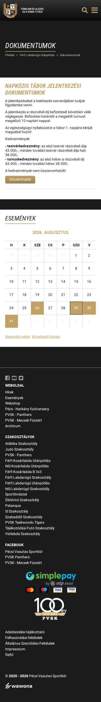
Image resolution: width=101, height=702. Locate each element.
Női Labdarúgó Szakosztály (27, 489)
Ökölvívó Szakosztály (22, 500)
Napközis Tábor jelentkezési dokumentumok (43, 89)
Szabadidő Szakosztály (23, 517)
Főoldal (10, 55)
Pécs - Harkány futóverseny (27, 409)
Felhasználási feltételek (23, 638)
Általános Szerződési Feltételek (30, 643)
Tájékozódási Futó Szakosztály (30, 528)
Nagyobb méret (17, 336)
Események (14, 398)
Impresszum (15, 649)
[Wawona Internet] (50, 686)
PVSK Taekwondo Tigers (24, 522)
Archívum (12, 426)
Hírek (9, 392)
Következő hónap (46, 336)
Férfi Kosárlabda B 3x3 (23, 472)
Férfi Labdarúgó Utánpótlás (37, 55)
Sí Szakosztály (16, 511)
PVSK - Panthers (18, 415)
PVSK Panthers (17, 557)
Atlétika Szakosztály (21, 443)
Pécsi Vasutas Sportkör (24, 552)
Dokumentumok (70, 55)
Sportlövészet (16, 494)
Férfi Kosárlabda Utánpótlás (28, 461)
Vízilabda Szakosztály (22, 534)
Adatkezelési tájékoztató (25, 632)
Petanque (13, 505)
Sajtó (9, 654)
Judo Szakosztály (19, 449)
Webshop (12, 403)
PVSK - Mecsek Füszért (23, 420)
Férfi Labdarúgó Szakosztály (28, 477)
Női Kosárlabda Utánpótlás (27, 466)
